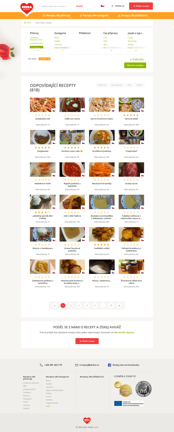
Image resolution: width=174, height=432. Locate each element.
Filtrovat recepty (135, 65)
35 (111, 305)
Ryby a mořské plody (54, 390)
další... (48, 406)
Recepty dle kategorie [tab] (95, 15)
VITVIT (25, 402)
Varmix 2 (26, 405)
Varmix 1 (26, 395)
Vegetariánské (52, 403)
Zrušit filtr (138, 59)
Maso (48, 380)
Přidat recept (142, 6)
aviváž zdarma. (126, 332)
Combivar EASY (29, 389)
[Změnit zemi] (102, 6)
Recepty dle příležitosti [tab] (134, 15)
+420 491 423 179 (53, 364)
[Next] (119, 305)
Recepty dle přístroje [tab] (58, 15)
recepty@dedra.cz (89, 364)
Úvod (29, 22)
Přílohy (49, 393)
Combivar (27, 392)
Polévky (49, 400)
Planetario (27, 399)
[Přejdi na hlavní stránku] (27, 3)
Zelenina (49, 387)
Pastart (26, 408)
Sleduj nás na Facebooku (125, 364)
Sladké (49, 384)
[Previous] (54, 305)
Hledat (79, 6)
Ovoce (48, 396)
